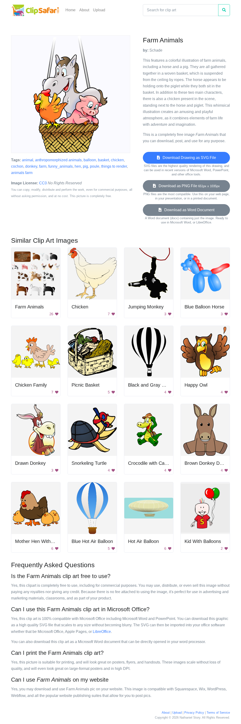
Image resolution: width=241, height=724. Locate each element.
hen (78, 166)
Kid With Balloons (203, 541)
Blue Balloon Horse (204, 306)
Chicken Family (31, 385)
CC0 (43, 183)
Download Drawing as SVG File (188, 158)
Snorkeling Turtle (89, 463)
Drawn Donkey (30, 463)
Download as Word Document (187, 210)
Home (70, 10)
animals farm (21, 173)
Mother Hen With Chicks (40, 541)
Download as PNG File (188, 186)
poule (94, 166)
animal (27, 160)
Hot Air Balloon (143, 541)
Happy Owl (196, 385)
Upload (99, 10)
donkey (31, 166)
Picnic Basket (86, 385)
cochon (17, 166)
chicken (117, 160)
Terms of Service (218, 712)
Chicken (80, 306)
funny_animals (60, 166)
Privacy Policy (194, 712)
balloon (90, 160)
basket (103, 160)
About (84, 10)
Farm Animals (29, 306)
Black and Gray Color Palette (158, 385)
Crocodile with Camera (151, 463)
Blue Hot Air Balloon (92, 541)
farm (42, 166)
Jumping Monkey (146, 306)
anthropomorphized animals (58, 160)
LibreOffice (102, 632)
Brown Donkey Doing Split (212, 463)
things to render (114, 166)
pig (85, 166)
